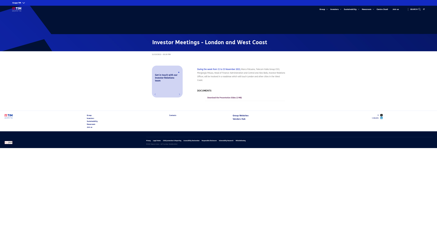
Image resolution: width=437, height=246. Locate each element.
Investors (334, 9)
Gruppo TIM (16, 3)
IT (424, 9)
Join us (89, 127)
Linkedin (375, 118)
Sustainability (350, 9)
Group (322, 9)
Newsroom (366, 9)
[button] (155, 94)
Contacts (172, 115)
